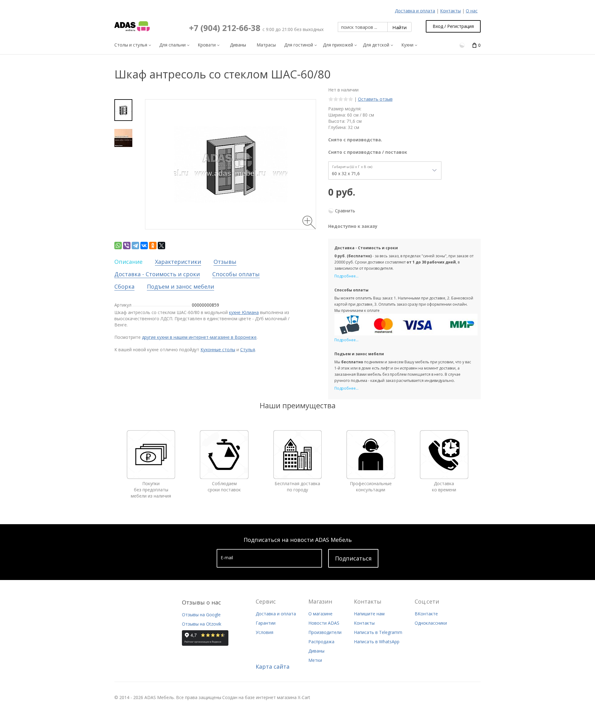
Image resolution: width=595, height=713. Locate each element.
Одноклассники (431, 623)
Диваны (316, 651)
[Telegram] (135, 245)
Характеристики (178, 261)
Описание (128, 261)
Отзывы (225, 261)
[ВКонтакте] (144, 245)
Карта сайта (272, 666)
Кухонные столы (218, 349)
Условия (264, 632)
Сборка (124, 286)
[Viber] (126, 245)
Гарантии (265, 623)
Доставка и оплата (415, 11)
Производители (325, 632)
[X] (161, 245)
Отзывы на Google (201, 615)
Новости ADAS (323, 623)
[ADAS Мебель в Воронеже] (132, 26)
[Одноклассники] (152, 245)
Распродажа (321, 641)
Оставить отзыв (375, 99)
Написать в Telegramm (378, 632)
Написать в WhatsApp (376, 641)
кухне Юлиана (244, 312)
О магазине (320, 614)
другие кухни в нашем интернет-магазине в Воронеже (199, 337)
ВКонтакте (426, 614)
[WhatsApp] (118, 245)
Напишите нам (369, 614)
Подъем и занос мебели (180, 286)
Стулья (247, 349)
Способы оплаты (236, 274)
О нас (472, 11)
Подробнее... (346, 276)
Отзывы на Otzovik (201, 624)
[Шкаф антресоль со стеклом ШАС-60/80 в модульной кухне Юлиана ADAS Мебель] (123, 110)
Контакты (450, 11)
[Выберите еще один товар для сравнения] (463, 45)
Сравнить (345, 211)
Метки (315, 660)
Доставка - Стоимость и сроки (157, 274)
